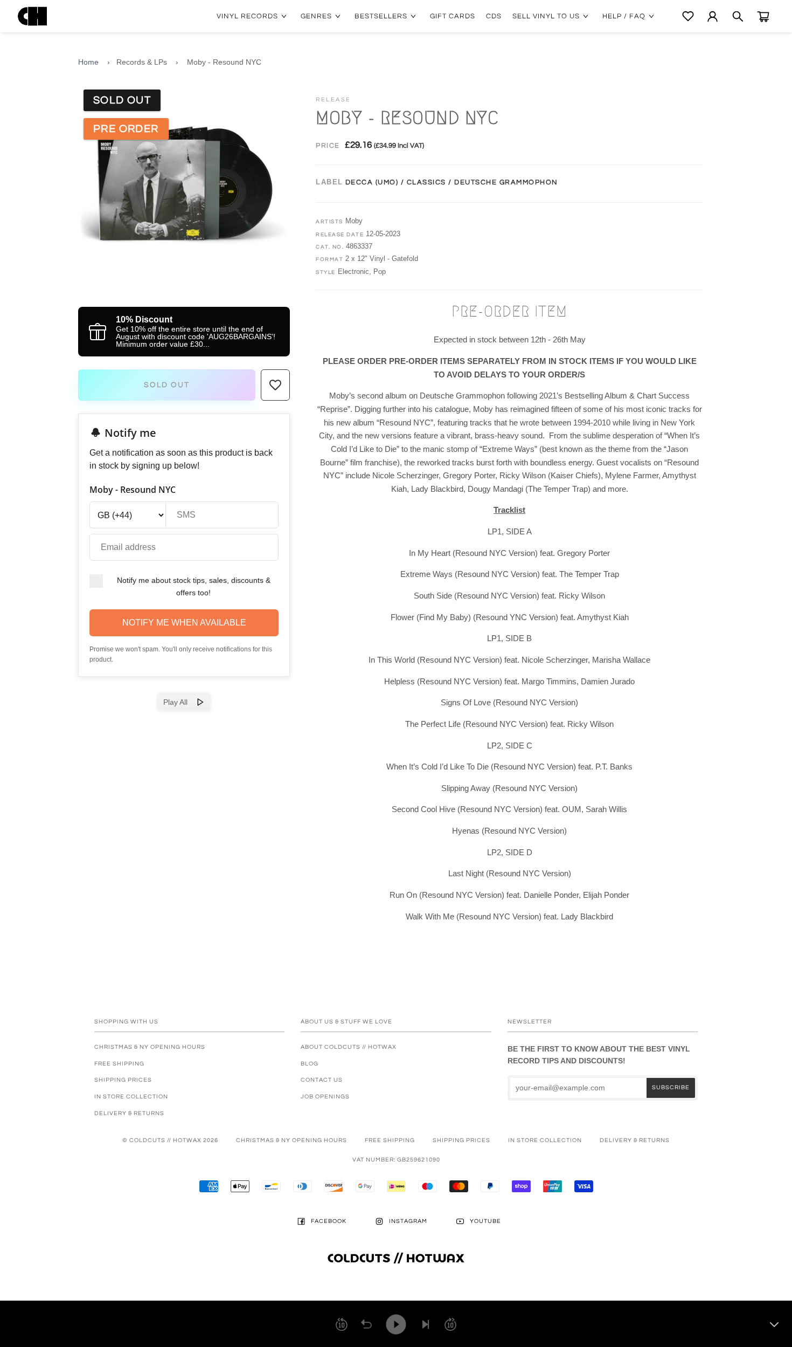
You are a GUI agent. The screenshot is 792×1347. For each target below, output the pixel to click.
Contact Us (322, 1080)
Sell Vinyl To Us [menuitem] (546, 16)
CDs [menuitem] (494, 16)
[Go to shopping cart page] (763, 16)
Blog (309, 1064)
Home (88, 62)
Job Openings (325, 1096)
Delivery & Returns (129, 1113)
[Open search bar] (738, 16)
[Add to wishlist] (275, 385)
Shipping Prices (123, 1080)
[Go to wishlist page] (688, 16)
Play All (179, 702)
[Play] (396, 1324)
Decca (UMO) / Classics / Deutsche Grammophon (451, 182)
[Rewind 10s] (341, 1324)
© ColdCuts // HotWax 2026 (170, 1140)
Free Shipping (119, 1064)
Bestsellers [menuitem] (381, 16)
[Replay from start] (366, 1324)
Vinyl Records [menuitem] (247, 16)
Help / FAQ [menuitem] (623, 16)
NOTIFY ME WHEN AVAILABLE (184, 622)
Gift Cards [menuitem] (452, 16)
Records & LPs (141, 62)
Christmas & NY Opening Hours (149, 1047)
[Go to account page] (712, 16)
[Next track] (425, 1324)
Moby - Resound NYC (224, 62)
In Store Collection (131, 1096)
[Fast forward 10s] (450, 1324)
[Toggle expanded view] (774, 1324)
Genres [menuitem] (316, 16)
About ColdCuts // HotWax (349, 1047)
